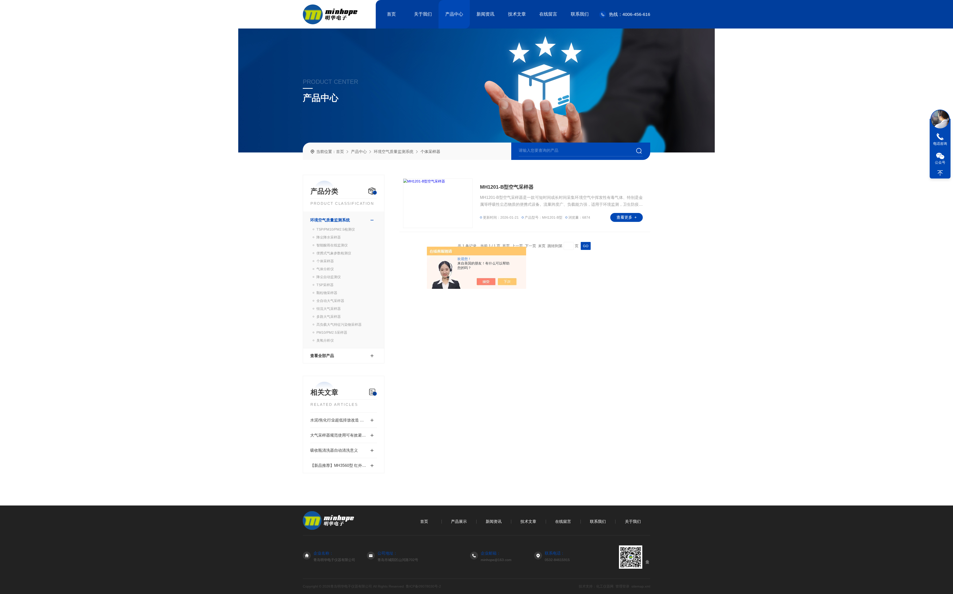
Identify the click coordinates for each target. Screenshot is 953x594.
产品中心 (454, 14)
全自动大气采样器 (330, 301)
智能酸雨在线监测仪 (332, 245)
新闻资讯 (485, 14)
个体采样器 (325, 261)
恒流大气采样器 (328, 309)
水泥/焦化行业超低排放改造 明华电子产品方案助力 (343, 420)
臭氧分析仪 (325, 340)
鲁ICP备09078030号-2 (423, 586)
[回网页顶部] (940, 173)
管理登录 (622, 586)
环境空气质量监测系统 (393, 151)
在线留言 (548, 14)
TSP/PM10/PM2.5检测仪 (335, 229)
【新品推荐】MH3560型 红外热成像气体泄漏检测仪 (343, 465)
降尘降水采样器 (328, 237)
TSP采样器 (325, 285)
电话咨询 (940, 144)
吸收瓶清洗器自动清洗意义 (334, 450)
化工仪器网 (604, 586)
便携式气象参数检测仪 (333, 253)
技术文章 (517, 14)
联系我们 (580, 14)
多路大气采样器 (328, 317)
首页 (391, 14)
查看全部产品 (322, 356)
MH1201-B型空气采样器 (507, 187)
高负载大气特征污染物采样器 (339, 325)
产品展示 (459, 521)
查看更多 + (626, 217)
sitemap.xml (640, 586)
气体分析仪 (325, 269)
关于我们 (423, 14)
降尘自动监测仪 (328, 277)
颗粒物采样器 (326, 293)
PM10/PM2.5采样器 (331, 332)
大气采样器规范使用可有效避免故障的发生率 (343, 435)
